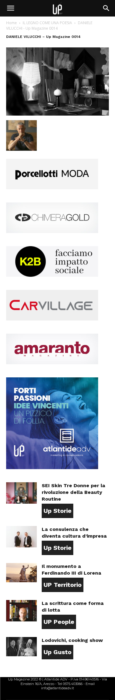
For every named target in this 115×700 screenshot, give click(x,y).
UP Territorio (63, 584)
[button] (10, 8)
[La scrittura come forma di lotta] (21, 610)
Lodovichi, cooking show (72, 640)
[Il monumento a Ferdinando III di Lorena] (21, 572)
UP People (59, 621)
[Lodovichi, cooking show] (21, 646)
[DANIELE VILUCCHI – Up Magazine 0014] (57, 114)
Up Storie (57, 510)
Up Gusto (57, 652)
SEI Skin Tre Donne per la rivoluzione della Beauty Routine (73, 492)
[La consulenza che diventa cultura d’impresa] (21, 536)
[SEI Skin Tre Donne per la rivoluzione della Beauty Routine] (21, 493)
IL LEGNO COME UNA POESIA (47, 22)
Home (11, 22)
